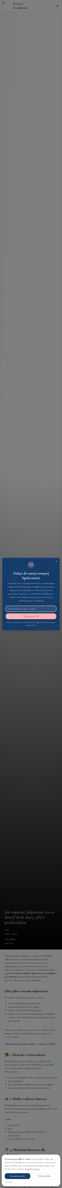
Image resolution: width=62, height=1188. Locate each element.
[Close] (56, 561)
